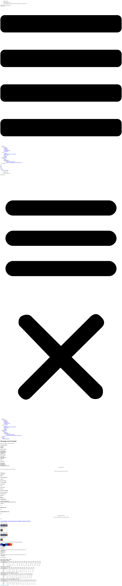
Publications (6, 432)
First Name (2, 546)
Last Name (2, 547)
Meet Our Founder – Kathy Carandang (10, 426)
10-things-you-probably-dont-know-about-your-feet (14, 162)
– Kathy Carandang (3, 482)
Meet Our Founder (3, 480)
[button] (61, 75)
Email (1, 474)
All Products (6, 151)
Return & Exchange (3, 457)
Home (3, 146)
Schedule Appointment (5, 438)
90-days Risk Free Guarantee (4, 465)
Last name (2, 473)
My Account (2, 458)
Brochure (5, 156)
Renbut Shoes (6, 149)
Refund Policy (2, 461)
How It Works (6, 154)
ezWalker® (6, 420)
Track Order (2, 456)
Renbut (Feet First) (3, 452)
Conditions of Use (3, 464)
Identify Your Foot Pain (3, 492)
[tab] (1, 559)
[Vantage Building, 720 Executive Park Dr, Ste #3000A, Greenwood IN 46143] (1, 519)
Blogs (5, 159)
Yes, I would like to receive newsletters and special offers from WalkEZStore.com (13, 549)
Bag (1, 166)
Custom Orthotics (3, 451)
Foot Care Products (7, 150)
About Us (5, 153)
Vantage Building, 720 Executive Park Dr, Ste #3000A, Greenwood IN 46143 (15, 521)
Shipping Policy (2, 463)
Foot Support (2, 453)
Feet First (5, 148)
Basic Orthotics (2, 450)
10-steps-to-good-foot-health (10, 161)
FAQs (5, 155)
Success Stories (4, 157)
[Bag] (1, 165)
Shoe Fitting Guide (3, 493)
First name (2, 472)
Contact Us (4, 163)
